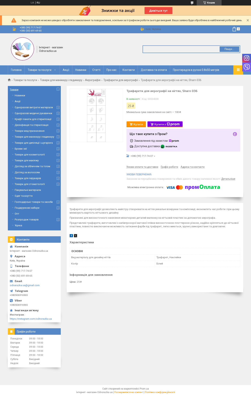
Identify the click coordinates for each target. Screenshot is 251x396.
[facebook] (71, 236)
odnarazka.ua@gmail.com (25, 285)
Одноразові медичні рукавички (33, 113)
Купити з (160, 124)
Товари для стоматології (30, 184)
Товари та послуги (39, 69)
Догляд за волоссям (27, 172)
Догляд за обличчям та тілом (32, 166)
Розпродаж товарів (27, 219)
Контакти (129, 69)
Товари (14, 89)
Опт (17, 213)
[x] (75, 236)
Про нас (111, 69)
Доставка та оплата (154, 69)
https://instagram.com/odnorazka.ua (31, 318)
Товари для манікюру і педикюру (61, 80)
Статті (96, 69)
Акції (66, 69)
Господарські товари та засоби (34, 201)
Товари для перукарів (28, 178)
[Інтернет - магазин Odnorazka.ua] (22, 49)
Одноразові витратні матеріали (34, 107)
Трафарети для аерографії (120, 80)
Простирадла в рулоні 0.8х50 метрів (196, 69)
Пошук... (230, 49)
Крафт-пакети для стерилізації (33, 119)
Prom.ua (144, 388)
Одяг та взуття (24, 195)
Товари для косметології (30, 154)
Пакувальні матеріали (28, 190)
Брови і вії (21, 148)
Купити (138, 124)
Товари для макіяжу (27, 160)
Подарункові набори (27, 207)
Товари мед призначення (30, 130)
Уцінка (18, 225)
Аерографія (92, 80)
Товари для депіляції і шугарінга (34, 142)
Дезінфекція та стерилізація (31, 125)
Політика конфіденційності (160, 392)
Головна (16, 69)
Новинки (80, 69)
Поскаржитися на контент (128, 392)
